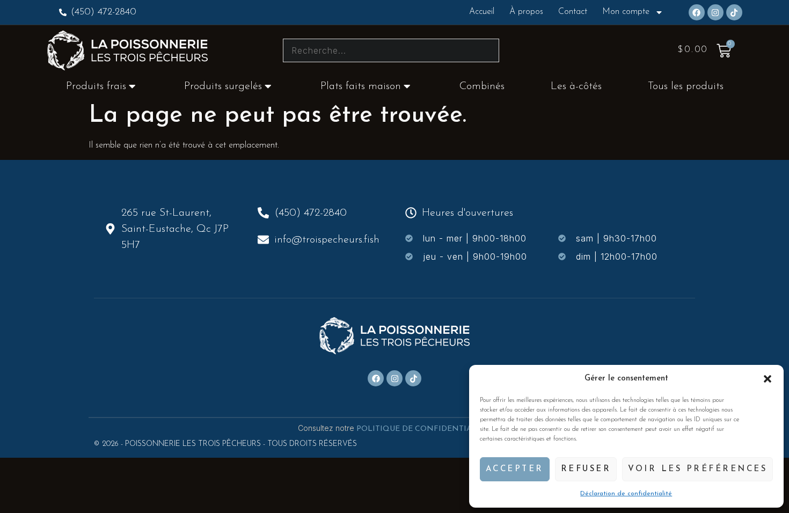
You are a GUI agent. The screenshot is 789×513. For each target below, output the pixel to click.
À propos (526, 12)
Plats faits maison (360, 86)
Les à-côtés (576, 86)
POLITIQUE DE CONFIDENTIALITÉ (423, 429)
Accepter (515, 469)
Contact (572, 12)
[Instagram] (715, 12)
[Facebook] (697, 12)
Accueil (481, 12)
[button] (767, 378)
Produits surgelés (223, 86)
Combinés (482, 86)
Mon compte (625, 12)
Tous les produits (686, 86)
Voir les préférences (697, 469)
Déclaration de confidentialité (626, 493)
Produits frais (96, 86)
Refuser (586, 469)
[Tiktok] (734, 12)
